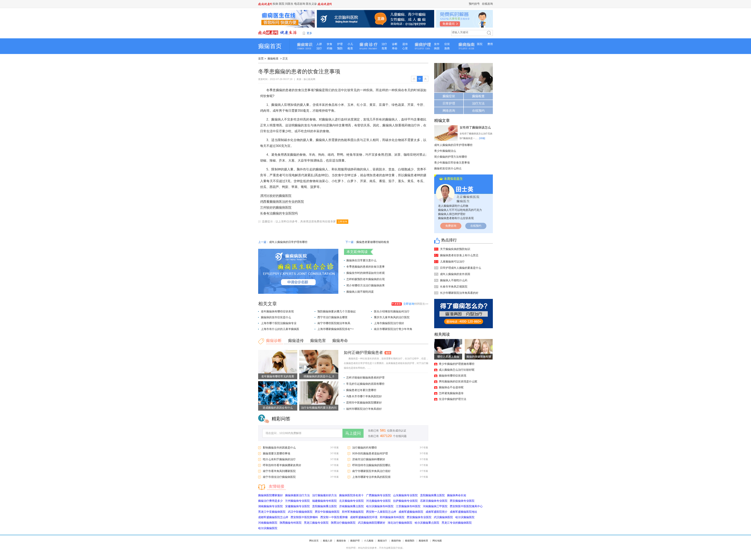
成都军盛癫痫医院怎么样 (273, 517)
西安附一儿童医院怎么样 (381, 511)
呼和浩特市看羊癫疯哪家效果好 (282, 465)
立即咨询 (342, 221)
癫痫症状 (449, 96)
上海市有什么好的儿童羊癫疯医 (280, 329)
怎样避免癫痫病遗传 (451, 393)
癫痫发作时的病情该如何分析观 (365, 272)
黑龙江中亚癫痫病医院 (272, 511)
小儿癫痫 (368, 540)
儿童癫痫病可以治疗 (452, 261)
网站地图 (437, 540)
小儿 (350, 44)
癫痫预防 (409, 540)
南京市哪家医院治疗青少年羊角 (393, 329)
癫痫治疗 (382, 540)
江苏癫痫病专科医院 (408, 506)
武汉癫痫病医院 (443, 517)
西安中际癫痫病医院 (327, 511)
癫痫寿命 (340, 340)
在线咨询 (487, 3)
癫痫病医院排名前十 (351, 495)
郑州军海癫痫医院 (353, 511)
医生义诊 (311, 3)
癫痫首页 (270, 46)
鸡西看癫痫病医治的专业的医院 (282, 201)
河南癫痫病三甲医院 (435, 506)
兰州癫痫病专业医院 (297, 500)
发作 (436, 44)
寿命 (394, 48)
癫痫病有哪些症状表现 (452, 375)
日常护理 (449, 103)
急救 (447, 48)
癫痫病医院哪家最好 (270, 495)
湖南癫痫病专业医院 (270, 506)
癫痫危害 (318, 340)
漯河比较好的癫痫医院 (275, 195)
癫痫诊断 (274, 340)
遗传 (405, 44)
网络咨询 (449, 110)
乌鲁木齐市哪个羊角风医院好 (364, 396)
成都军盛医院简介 (436, 511)
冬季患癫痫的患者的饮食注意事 (365, 266)
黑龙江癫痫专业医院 (316, 522)
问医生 (289, 3)
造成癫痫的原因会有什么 (278, 407)
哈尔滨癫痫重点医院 (427, 522)
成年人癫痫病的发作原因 (455, 274)
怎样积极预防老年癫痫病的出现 (365, 279)
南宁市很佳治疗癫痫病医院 (279, 476)
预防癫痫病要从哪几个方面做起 (336, 311)
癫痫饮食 (341, 540)
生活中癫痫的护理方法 (452, 399)
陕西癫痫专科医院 (291, 522)
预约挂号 (474, 3)
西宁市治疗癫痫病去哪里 (332, 317)
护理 (340, 44)
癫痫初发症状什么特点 (448, 168)
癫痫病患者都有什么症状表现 (456, 218)
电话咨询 (299, 3)
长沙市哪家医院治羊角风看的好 (459, 292)
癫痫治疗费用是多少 (270, 500)
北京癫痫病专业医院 (351, 500)
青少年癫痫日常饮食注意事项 (452, 162)
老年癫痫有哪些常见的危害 (277, 376)
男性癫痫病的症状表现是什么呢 (458, 381)
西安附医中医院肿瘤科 (304, 517)
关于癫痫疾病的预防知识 (455, 249)
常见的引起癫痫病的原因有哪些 (365, 383)
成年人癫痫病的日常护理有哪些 (288, 242)
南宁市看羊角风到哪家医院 (279, 471)
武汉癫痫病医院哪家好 (371, 522)
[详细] (482, 138)
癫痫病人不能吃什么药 (453, 280)
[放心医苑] (277, 32)
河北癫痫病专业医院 (378, 500)
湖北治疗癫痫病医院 (400, 522)
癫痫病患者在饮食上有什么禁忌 (459, 255)
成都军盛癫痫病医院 (411, 511)
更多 (309, 33)
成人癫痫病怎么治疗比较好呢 (456, 369)
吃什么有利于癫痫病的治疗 (279, 459)
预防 (340, 48)
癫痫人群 (327, 540)
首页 (261, 58)
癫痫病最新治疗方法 (297, 495)
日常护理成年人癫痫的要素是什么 (460, 267)
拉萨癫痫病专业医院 (405, 500)
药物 (329, 48)
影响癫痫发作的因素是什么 (279, 447)
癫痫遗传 (296, 340)
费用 (490, 44)
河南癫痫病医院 (267, 522)
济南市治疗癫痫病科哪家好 (368, 459)
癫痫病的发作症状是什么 (276, 317)
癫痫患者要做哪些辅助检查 (372, 242)
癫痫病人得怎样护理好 (451, 214)
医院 (281, 3)
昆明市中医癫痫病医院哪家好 (364, 402)
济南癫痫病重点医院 (351, 506)
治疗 (319, 48)
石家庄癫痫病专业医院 (433, 500)
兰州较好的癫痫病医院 (275, 207)
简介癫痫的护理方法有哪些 (450, 156)
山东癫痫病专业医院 (405, 495)
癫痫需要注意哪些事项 (276, 453)
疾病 (275, 3)
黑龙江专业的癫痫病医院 (457, 522)
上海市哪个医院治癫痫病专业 (278, 323)
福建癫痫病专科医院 (324, 500)
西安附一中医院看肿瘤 (334, 517)
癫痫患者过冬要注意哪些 (361, 390)
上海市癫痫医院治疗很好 (389, 323)
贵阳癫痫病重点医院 (432, 495)
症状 (447, 44)
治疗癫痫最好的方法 (324, 495)
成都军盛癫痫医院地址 (463, 511)
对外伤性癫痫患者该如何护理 (370, 453)
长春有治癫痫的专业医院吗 (279, 213)
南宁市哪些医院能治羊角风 (333, 323)
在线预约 (478, 110)
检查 (350, 48)
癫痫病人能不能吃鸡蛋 (360, 291)
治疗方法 (478, 103)
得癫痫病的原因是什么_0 (319, 376)
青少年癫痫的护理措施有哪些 (456, 363)
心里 (405, 48)
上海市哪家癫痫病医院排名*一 (335, 329)
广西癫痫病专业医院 (378, 495)
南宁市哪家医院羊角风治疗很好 (371, 471)
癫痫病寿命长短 (456, 495)
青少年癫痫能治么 (445, 150)
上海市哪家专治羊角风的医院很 (371, 476)
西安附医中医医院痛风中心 (466, 506)
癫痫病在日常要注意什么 (361, 260)
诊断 (394, 44)
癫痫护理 (355, 540)
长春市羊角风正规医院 (453, 286)
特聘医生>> (415, 303)
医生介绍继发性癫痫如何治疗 (392, 311)
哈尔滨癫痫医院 (464, 517)
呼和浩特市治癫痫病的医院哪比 (371, 465)
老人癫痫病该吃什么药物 (453, 205)
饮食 (329, 44)
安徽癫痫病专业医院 (297, 506)
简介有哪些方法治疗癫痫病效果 (365, 285)
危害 (384, 48)
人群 (319, 44)
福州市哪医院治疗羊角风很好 (364, 408)
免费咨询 (450, 225)
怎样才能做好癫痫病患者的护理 (365, 377)
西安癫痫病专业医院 (462, 500)
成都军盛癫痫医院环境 (363, 517)
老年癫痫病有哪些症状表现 (277, 311)
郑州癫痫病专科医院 (392, 517)
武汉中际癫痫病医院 (300, 511)
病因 (436, 48)
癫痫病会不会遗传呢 (451, 387)
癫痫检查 (273, 58)
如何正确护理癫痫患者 (363, 352)
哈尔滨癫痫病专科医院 (379, 506)
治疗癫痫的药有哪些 (364, 447)
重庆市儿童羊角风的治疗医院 (392, 317)
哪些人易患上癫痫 (448, 356)
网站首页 (314, 540)
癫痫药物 (396, 540)
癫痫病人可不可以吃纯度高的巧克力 (460, 209)
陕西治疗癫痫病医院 (343, 522)
